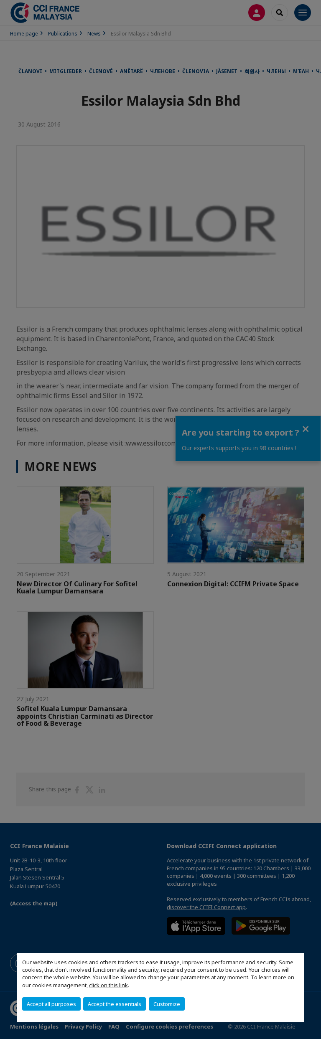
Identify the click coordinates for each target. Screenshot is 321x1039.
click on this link (108, 985)
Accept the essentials (114, 1004)
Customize (166, 1004)
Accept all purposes (51, 1004)
